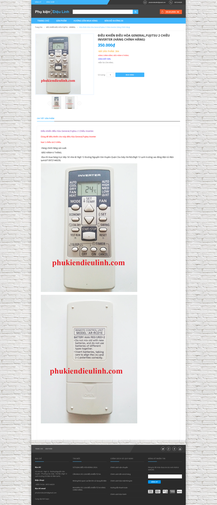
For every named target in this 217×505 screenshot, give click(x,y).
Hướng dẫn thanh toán (119, 487)
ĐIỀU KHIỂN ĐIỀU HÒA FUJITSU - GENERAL (60, 27)
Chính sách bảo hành (118, 494)
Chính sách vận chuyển (119, 467)
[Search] (132, 12)
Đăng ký (38, 2)
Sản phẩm (48, 449)
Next (79, 103)
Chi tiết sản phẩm (45, 118)
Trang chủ (38, 27)
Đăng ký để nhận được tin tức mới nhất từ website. (163, 468)
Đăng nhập (50, 2)
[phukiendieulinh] (52, 11)
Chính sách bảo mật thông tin (121, 481)
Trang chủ (39, 449)
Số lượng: (101, 75)
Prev (49, 103)
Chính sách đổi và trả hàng (120, 474)
